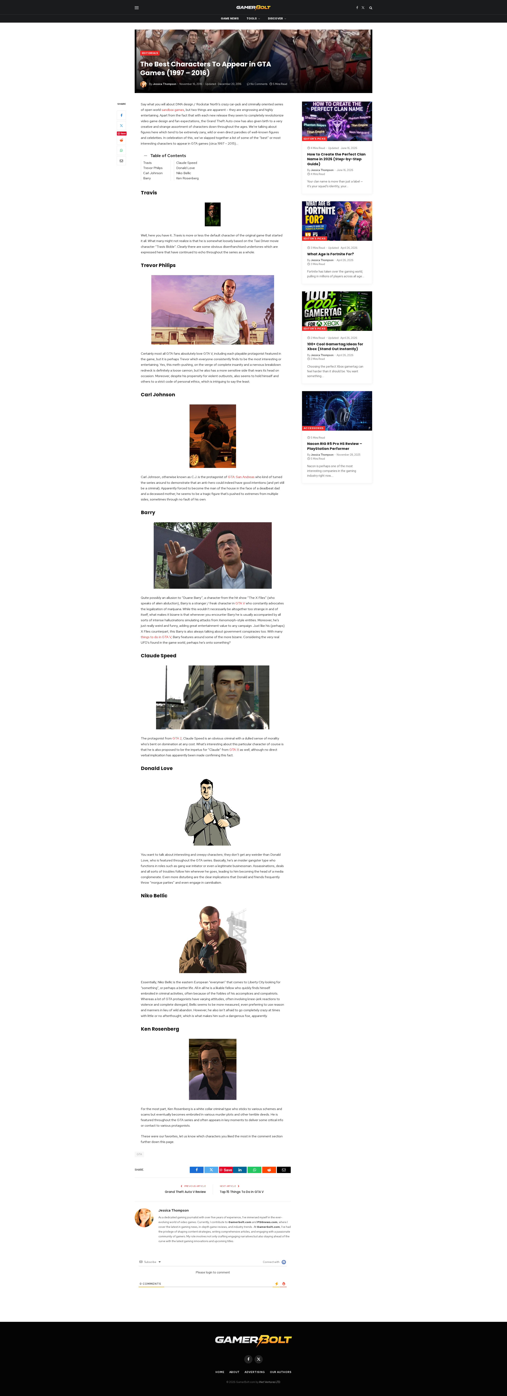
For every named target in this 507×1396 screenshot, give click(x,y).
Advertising (255, 1372)
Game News (230, 18)
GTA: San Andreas (241, 477)
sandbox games (173, 110)
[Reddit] (121, 140)
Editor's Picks (315, 139)
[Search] (370, 7)
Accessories (313, 428)
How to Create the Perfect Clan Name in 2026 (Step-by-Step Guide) (336, 159)
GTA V (240, 603)
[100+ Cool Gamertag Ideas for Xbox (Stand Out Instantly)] (337, 311)
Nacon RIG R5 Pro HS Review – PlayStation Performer (334, 446)
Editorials (150, 53)
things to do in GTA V (156, 637)
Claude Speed (186, 162)
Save (123, 133)
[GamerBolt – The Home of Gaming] (253, 7)
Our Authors (281, 1372)
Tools (252, 18)
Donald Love (185, 168)
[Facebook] (121, 115)
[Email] (121, 160)
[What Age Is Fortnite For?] (337, 221)
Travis (147, 162)
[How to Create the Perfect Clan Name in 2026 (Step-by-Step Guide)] (337, 121)
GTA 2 (177, 738)
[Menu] (137, 7)
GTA (139, 1154)
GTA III (234, 749)
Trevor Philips (153, 168)
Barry (147, 178)
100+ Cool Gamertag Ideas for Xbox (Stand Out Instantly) (335, 346)
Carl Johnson (153, 173)
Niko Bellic (183, 173)
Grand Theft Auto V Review (185, 1192)
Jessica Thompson (164, 84)
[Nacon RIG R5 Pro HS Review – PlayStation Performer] (337, 411)
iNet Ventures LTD (269, 1382)
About (234, 1372)
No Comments (259, 84)
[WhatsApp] (121, 150)
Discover (275, 18)
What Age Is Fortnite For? (330, 254)
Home (219, 1372)
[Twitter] (121, 125)
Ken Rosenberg (187, 178)
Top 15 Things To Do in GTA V (242, 1192)
